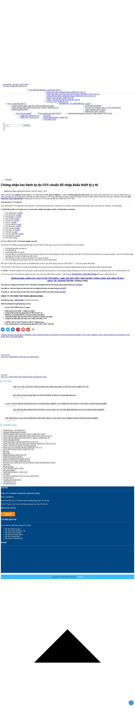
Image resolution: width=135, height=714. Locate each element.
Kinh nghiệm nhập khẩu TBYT (49, 113)
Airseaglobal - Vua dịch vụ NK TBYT (16, 84)
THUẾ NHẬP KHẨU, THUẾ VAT (55, 117)
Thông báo (6, 464)
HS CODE (47, 115)
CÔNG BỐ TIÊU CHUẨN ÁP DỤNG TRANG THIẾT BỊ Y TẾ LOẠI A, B (73, 94)
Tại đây (20, 213)
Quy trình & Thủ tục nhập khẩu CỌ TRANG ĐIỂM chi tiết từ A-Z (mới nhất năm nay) (44, 395)
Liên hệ (98, 113)
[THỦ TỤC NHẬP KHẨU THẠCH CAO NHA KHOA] (9, 353)
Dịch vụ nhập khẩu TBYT (51, 90)
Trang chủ (32, 90)
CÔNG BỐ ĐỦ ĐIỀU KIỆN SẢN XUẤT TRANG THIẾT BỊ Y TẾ (35, 108)
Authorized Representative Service (79, 113)
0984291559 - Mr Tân (8, 508)
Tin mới (93, 113)
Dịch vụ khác (85, 104)
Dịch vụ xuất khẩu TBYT (16, 104)
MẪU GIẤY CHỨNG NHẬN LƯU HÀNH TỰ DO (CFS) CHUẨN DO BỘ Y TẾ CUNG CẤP (61, 335)
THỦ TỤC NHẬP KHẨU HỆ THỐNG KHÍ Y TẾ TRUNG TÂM (23, 377)
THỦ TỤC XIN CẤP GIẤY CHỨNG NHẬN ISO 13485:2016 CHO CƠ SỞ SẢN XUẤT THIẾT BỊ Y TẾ (51, 387)
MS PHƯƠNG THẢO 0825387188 (84, 274)
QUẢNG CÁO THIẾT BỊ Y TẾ (57, 102)
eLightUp (79, 577)
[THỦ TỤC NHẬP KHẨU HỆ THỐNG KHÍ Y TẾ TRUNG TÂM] (9, 373)
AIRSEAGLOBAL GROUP (13, 191)
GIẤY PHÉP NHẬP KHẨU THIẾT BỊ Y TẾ (18, 449)
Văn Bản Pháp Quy (9, 483)
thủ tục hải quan (8, 466)
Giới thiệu (39, 90)
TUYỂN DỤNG (106, 113)
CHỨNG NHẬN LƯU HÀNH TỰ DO (14, 335)
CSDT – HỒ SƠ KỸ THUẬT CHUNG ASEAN (63, 100)
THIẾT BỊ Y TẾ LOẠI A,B (29, 115)
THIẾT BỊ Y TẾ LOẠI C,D (29, 117)
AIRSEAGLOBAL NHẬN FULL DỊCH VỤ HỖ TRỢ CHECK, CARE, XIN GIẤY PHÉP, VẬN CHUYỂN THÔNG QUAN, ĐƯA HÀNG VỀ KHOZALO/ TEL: (67, 279)
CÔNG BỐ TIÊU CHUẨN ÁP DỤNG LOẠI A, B (20, 442)
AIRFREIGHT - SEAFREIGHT (70, 103)
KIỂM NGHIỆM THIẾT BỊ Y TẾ (14, 455)
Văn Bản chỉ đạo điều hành (12, 480)
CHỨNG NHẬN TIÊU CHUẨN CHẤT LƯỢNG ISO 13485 (33, 106)
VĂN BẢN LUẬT (49, 119)
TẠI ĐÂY (79, 285)
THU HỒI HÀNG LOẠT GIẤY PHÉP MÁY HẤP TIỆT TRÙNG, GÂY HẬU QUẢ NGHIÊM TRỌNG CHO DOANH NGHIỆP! (51, 418)
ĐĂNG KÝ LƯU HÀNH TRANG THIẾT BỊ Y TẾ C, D (66, 92)
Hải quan (6, 451)
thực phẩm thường (9, 470)
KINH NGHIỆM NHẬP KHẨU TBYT (16, 459)
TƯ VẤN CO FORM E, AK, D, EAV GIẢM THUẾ (103, 108)
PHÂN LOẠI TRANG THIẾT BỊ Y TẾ (60, 98)
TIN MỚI (8, 180)
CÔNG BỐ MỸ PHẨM (93, 106)
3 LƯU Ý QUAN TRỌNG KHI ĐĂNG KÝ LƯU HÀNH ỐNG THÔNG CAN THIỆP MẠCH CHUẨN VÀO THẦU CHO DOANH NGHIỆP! (56, 404)
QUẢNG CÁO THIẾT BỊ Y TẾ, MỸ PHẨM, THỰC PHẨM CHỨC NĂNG (29, 462)
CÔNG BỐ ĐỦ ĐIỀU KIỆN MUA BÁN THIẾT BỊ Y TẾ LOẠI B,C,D (71, 96)
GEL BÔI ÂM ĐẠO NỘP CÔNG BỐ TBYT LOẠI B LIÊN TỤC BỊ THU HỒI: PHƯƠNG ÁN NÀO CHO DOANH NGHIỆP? (58, 410)
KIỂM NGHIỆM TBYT (20, 109)
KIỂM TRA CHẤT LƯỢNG (95, 111)
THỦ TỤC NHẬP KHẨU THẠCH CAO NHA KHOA (20, 357)
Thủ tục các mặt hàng (23, 113)
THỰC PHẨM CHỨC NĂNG (95, 109)
